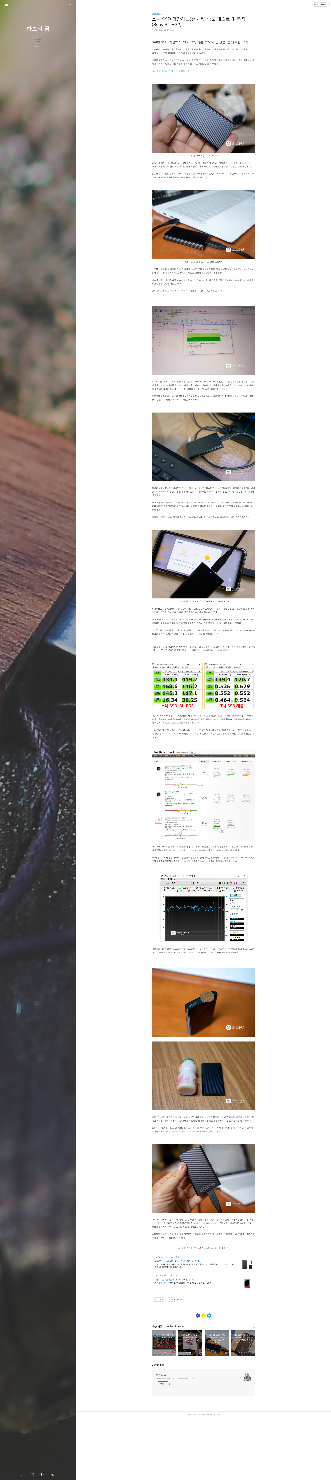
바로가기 (216, 1223)
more (253, 1327)
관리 (53, 1474)
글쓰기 (23, 1474)
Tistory (218, 1415)
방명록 (33, 1474)
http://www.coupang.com (165, 1257)
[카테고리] (6, 5)
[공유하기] (159, 1299)
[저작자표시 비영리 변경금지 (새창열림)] (180, 1299)
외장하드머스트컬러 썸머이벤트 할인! (174, 1279)
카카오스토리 (203, 1315)
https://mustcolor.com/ (163, 1276)
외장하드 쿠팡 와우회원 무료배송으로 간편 (177, 1261)
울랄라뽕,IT (157, 14)
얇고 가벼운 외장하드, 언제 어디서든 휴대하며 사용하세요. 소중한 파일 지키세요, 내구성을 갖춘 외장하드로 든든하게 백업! (195, 1265)
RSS (43, 1474)
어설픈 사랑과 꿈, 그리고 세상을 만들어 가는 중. (175, 1378)
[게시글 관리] (163, 1299)
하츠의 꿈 (38, 28)
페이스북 (198, 1315)
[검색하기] (70, 5)
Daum (203, 1415)
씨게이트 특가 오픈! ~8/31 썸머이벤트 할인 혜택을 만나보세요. (183, 1283)
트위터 (209, 1315)
